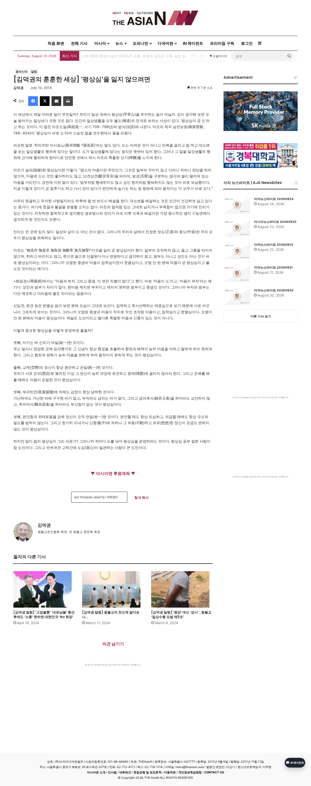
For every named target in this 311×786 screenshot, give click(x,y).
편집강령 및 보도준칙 (148, 772)
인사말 (112, 772)
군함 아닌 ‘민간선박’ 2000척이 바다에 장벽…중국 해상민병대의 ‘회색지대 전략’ (142, 56)
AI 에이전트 (193, 43)
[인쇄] (68, 101)
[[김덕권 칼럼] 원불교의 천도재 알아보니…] (113, 589)
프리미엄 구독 (222, 43)
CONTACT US (214, 772)
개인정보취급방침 (190, 772)
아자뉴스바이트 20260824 (274, 199)
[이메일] (56, 101)
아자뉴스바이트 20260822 (273, 244)
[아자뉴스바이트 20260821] (237, 273)
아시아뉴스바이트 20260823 (275, 221)
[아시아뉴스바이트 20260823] (237, 227)
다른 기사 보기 (261, 316)
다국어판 (165, 43)
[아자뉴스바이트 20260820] (237, 296)
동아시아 (21, 71)
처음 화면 (56, 43)
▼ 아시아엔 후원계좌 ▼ (113, 473)
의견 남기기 (113, 643)
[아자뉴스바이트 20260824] (237, 205)
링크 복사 (141, 497)
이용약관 (170, 772)
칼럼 (34, 71)
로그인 (247, 43)
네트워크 (125, 772)
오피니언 (140, 43)
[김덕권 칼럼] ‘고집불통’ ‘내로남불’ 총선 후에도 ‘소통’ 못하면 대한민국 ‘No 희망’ (44, 614)
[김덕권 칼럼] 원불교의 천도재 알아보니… (110, 614)
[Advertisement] (113, 703)
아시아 (100, 43)
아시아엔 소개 (96, 772)
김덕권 (18, 88)
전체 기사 (79, 43)
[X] (45, 101)
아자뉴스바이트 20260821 (273, 267)
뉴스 (119, 43)
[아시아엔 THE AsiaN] (155, 18)
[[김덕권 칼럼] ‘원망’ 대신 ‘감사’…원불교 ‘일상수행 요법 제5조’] (182, 589)
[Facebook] (33, 101)
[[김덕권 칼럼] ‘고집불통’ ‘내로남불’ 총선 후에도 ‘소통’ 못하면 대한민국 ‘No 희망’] (44, 589)
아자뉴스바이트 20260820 (274, 290)
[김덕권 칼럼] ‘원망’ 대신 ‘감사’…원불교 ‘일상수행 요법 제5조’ (181, 614)
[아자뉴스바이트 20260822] (237, 250)
